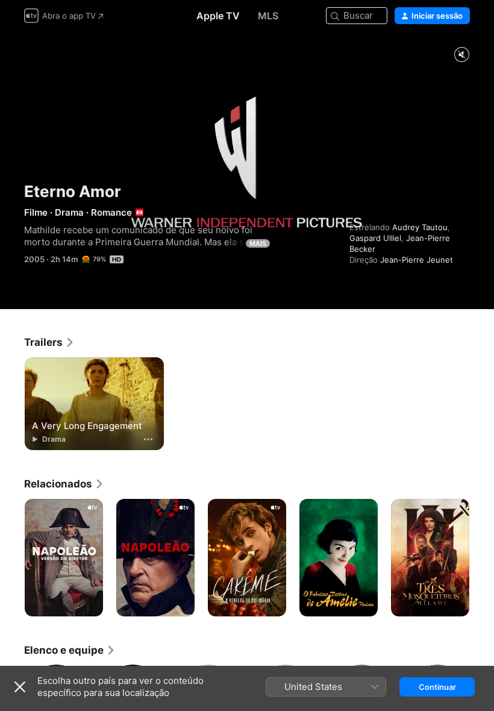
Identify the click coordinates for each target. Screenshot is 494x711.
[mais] (148, 439)
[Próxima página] (482, 558)
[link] (49, 342)
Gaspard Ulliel (375, 238)
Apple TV (218, 16)
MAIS (257, 243)
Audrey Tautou (420, 227)
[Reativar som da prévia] (461, 55)
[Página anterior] (12, 558)
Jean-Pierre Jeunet (416, 260)
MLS (268, 16)
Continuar (437, 687)
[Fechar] (19, 686)
